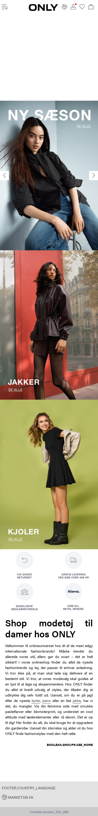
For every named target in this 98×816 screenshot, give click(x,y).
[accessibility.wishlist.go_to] (82, 7)
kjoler (36, 700)
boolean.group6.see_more (70, 745)
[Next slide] (93, 175)
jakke (77, 700)
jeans (46, 700)
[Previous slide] (4, 175)
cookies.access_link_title (49, 811)
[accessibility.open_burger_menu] (5, 7)
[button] (49, 797)
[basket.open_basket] (91, 7)
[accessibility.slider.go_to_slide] (40, 242)
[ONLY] (43, 9)
